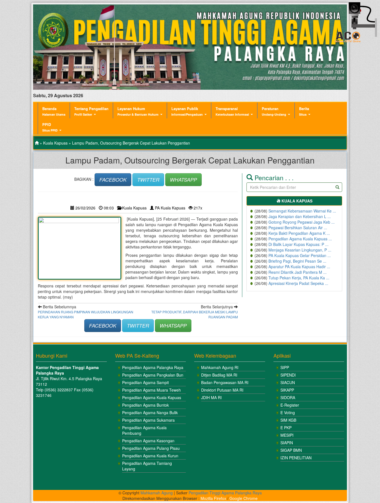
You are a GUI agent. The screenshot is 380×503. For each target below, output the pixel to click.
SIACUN (287, 382)
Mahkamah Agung (156, 492)
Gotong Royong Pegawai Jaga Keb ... (301, 222)
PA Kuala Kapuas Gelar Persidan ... (299, 255)
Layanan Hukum (138, 111)
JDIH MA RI (211, 397)
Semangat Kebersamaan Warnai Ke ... (302, 211)
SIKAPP (287, 390)
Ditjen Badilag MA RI (219, 375)
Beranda (53, 111)
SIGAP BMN (291, 450)
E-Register (289, 405)
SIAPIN (286, 442)
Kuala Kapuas (55, 143)
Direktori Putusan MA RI (222, 390)
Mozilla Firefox (213, 498)
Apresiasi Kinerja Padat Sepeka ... (298, 283)
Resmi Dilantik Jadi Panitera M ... (297, 272)
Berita (304, 111)
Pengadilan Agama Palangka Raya (152, 367)
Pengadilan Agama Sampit (145, 382)
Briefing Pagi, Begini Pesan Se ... (297, 261)
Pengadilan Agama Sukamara (148, 420)
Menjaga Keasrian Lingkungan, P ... (299, 250)
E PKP (286, 427)
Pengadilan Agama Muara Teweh (151, 390)
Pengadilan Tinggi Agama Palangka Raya (225, 492)
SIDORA (287, 397)
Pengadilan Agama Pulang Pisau (151, 448)
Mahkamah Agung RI (219, 367)
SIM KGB (288, 420)
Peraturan (274, 111)
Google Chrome (244, 498)
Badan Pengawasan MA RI (224, 382)
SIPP (284, 367)
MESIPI (286, 435)
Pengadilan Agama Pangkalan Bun (152, 375)
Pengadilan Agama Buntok (145, 405)
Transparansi (232, 111)
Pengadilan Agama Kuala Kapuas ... (300, 238)
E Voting (287, 412)
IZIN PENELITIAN (296, 457)
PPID (50, 127)
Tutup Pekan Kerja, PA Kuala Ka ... (298, 277)
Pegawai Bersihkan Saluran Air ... (297, 227)
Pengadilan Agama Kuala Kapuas (151, 397)
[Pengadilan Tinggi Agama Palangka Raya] (37, 143)
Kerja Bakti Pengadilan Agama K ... (299, 233)
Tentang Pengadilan (91, 111)
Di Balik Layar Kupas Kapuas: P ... (298, 244)
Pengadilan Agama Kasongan (148, 440)
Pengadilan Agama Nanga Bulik (150, 412)
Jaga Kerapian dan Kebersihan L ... (299, 216)
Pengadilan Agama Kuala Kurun (150, 455)
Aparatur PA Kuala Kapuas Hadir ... (299, 266)
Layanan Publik (187, 111)
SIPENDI (288, 375)
